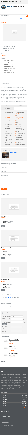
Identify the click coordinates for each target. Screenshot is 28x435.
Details (2, 226)
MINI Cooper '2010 (5, 279)
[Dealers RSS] (16, 152)
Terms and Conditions (7, 425)
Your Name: (4, 167)
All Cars (2, 361)
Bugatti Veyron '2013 (15, 353)
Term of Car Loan (6, 322)
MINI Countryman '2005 (6, 248)
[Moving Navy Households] (13, 7)
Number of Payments (4, 327)
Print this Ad (24, 19)
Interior (7, 105)
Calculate (4, 324)
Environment (7, 108)
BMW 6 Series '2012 (5, 216)
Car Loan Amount (6, 316)
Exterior (20, 105)
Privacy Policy (5, 422)
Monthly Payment (4, 330)
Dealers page (13, 152)
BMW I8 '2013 (13, 347)
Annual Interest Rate (6, 319)
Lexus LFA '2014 (14, 340)
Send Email (3, 188)
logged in (8, 297)
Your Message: (4, 175)
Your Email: (3, 171)
